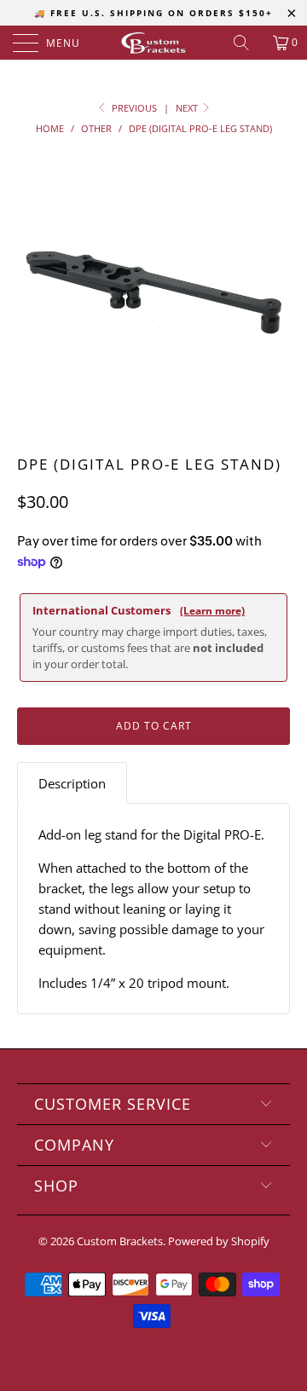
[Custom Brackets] (153, 43)
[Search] (247, 42)
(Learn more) (212, 610)
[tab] (72, 783)
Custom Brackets (120, 1241)
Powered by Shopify (218, 1241)
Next (188, 107)
